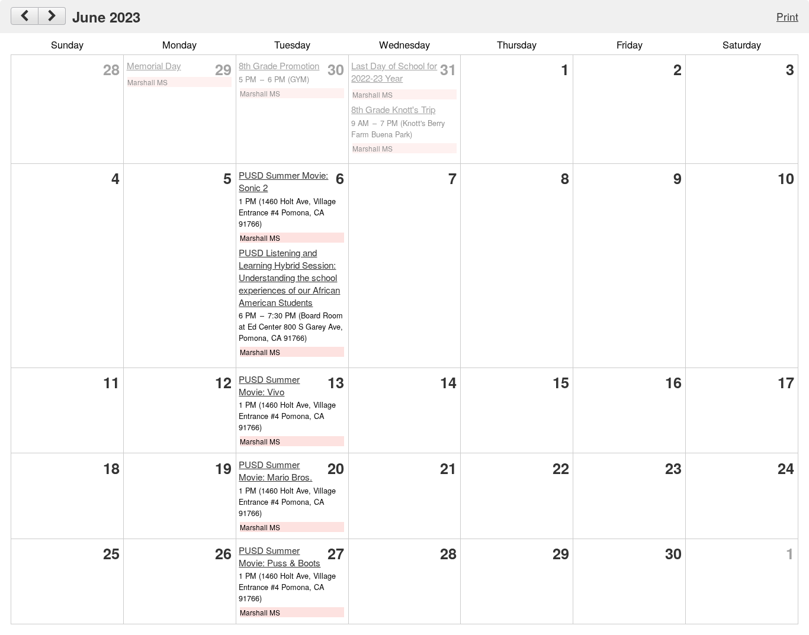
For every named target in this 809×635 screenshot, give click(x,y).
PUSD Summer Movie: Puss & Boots (279, 556)
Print (787, 16)
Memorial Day (154, 65)
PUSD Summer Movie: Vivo (269, 385)
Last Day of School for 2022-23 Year (394, 71)
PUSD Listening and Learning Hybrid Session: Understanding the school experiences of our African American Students (289, 277)
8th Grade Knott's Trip (393, 109)
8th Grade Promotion (279, 65)
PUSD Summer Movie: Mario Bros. (275, 470)
